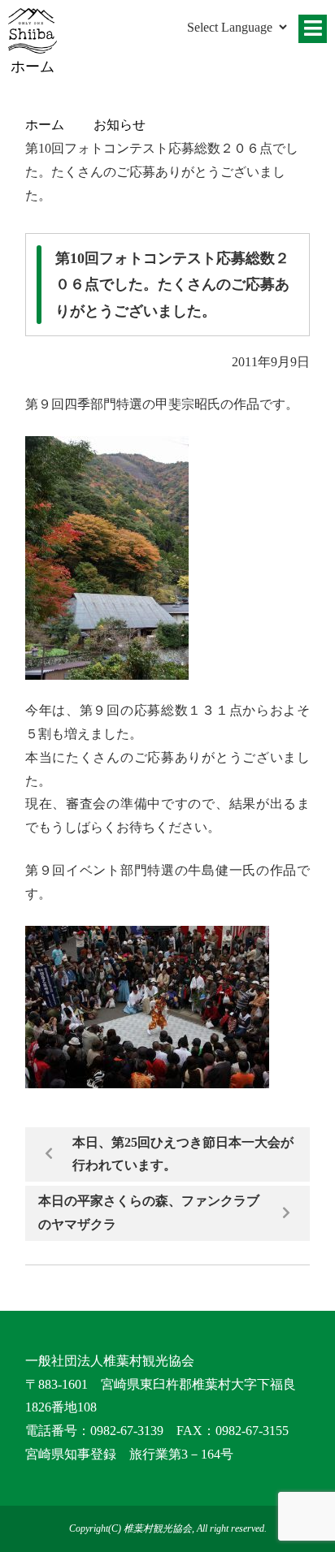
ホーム (44, 125)
